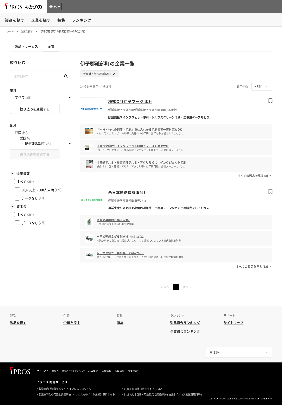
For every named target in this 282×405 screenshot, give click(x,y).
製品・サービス (26, 46)
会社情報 (106, 371)
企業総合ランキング (185, 331)
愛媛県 (25, 138)
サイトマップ (233, 322)
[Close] (114, 73)
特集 (61, 20)
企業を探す (41, 20)
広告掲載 (133, 371)
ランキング (81, 20)
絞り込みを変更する (35, 108)
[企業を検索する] (66, 76)
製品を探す (15, 20)
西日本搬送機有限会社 (127, 192)
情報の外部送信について (73, 371)
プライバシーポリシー (49, 371)
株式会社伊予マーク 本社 (130, 101)
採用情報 (119, 371)
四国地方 (21, 133)
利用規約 (93, 371)
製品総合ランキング (185, 322)
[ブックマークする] (270, 100)
